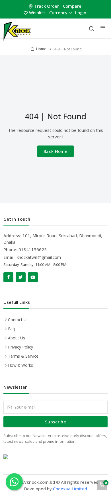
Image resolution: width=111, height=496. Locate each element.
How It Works (20, 365)
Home (41, 48)
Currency (58, 12)
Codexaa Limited (70, 488)
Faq (11, 328)
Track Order (46, 6)
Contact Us (18, 319)
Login (80, 12)
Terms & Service (23, 356)
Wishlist (37, 12)
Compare (72, 6)
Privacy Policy (20, 347)
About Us (16, 338)
